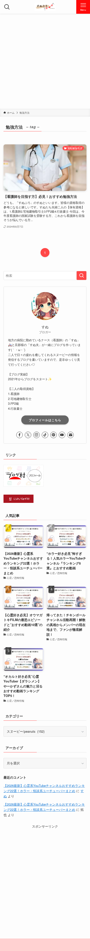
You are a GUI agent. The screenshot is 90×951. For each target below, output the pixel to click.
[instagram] (36, 435)
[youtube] (62, 435)
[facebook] (19, 435)
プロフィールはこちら (45, 420)
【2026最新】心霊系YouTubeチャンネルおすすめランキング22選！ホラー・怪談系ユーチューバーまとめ (44, 788)
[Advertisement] (45, 61)
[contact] (70, 435)
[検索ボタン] (7, 7)
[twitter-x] (28, 435)
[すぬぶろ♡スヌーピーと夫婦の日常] (45, 7)
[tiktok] (45, 435)
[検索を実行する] (81, 275)
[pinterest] (53, 435)
